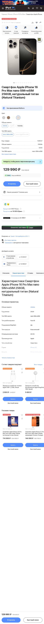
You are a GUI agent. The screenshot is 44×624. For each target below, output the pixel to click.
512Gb (12, 126)
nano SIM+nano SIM (22, 134)
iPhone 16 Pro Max (19, 14)
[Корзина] (41, 8)
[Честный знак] (39, 39)
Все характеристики (9, 154)
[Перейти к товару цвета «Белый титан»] (13, 118)
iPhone (10, 14)
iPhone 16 (33, 347)
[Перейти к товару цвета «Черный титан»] (4, 118)
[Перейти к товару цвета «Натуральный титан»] (18, 118)
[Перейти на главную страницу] (10, 8)
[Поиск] (28, 8)
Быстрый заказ (32, 184)
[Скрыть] (42, 2)
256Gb (5, 126)
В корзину (12, 184)
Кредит (5, 209)
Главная (4, 14)
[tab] (6, 273)
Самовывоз (9, 242)
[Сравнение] (33, 8)
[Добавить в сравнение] (22, 372)
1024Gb (20, 126)
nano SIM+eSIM (8, 134)
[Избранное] (37, 8)
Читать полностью (8, 358)
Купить (13, 399)
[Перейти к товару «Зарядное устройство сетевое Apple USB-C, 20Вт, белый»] (13, 375)
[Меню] (3, 8)
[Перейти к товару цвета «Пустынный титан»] (8, 118)
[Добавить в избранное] (22, 369)
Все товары (38, 364)
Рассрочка (6, 211)
